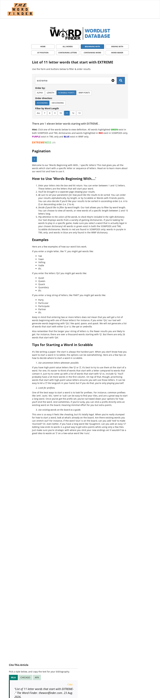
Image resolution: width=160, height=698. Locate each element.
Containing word (92, 52)
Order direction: (43, 98)
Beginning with (92, 46)
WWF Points (84, 92)
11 (67, 113)
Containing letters (67, 52)
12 (73, 113)
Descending (58, 103)
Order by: (40, 88)
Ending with (117, 46)
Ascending (42, 103)
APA (37, 677)
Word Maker (117, 52)
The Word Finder (20, 9)
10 (61, 113)
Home (42, 46)
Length (50, 92)
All (38, 113)
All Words (68, 46)
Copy (69, 684)
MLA (13, 677)
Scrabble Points (66, 92)
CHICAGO (25, 677)
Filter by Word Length (47, 108)
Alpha (40, 92)
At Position (42, 52)
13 (79, 113)
